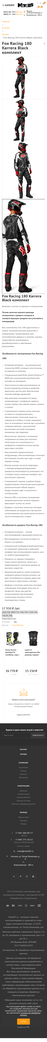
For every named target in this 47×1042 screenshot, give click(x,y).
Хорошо (23, 1021)
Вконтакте (14, 876)
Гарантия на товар (23, 801)
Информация (23, 786)
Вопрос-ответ (23, 817)
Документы (23, 777)
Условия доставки (23, 797)
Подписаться (38, 735)
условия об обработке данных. (30, 1014)
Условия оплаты (23, 794)
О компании (23, 767)
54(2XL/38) (7, 615)
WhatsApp (33, 876)
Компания (23, 763)
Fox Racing (18, 625)
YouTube (26, 876)
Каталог (23, 749)
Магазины (23, 791)
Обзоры (24, 824)
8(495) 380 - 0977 (13, 12)
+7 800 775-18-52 (24, 840)
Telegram (20, 876)
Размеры (23, 821)
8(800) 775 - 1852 (13, 14)
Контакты (23, 774)
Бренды (23, 754)
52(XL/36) (33, 612)
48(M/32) (15, 612)
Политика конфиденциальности (23, 804)
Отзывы (23, 771)
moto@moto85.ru (25, 851)
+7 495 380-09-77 (24, 833)
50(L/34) (24, 612)
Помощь (23, 812)
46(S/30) (6, 612)
